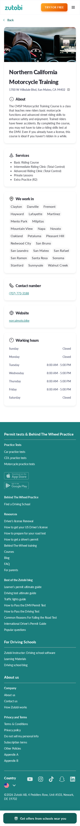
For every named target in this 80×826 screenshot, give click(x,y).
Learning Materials (15, 659)
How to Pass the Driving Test (21, 611)
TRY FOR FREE (54, 7)
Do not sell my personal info (21, 736)
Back (10, 20)
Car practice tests (14, 451)
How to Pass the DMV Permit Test (25, 605)
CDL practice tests (15, 458)
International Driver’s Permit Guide (25, 623)
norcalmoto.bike (19, 320)
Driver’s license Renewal (18, 521)
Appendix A (11, 754)
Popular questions (15, 629)
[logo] (13, 7)
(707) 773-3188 (19, 293)
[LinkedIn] (72, 779)
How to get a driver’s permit (21, 539)
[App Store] (40, 475)
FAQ (6, 564)
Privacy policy (12, 730)
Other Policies (12, 748)
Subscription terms (15, 742)
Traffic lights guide (15, 599)
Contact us (10, 701)
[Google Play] (40, 485)
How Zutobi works (15, 707)
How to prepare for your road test (25, 533)
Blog (6, 558)
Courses (9, 551)
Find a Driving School (17, 504)
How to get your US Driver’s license (26, 527)
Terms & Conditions (16, 724)
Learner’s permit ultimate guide (22, 587)
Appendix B (11, 760)
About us (9, 695)
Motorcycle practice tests (19, 464)
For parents (11, 570)
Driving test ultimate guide (20, 593)
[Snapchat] (62, 779)
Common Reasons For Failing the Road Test (30, 617)
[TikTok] (51, 779)
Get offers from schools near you (43, 818)
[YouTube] (30, 779)
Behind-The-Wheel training (20, 545)
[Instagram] (40, 779)
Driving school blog (15, 665)
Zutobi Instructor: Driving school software (29, 653)
